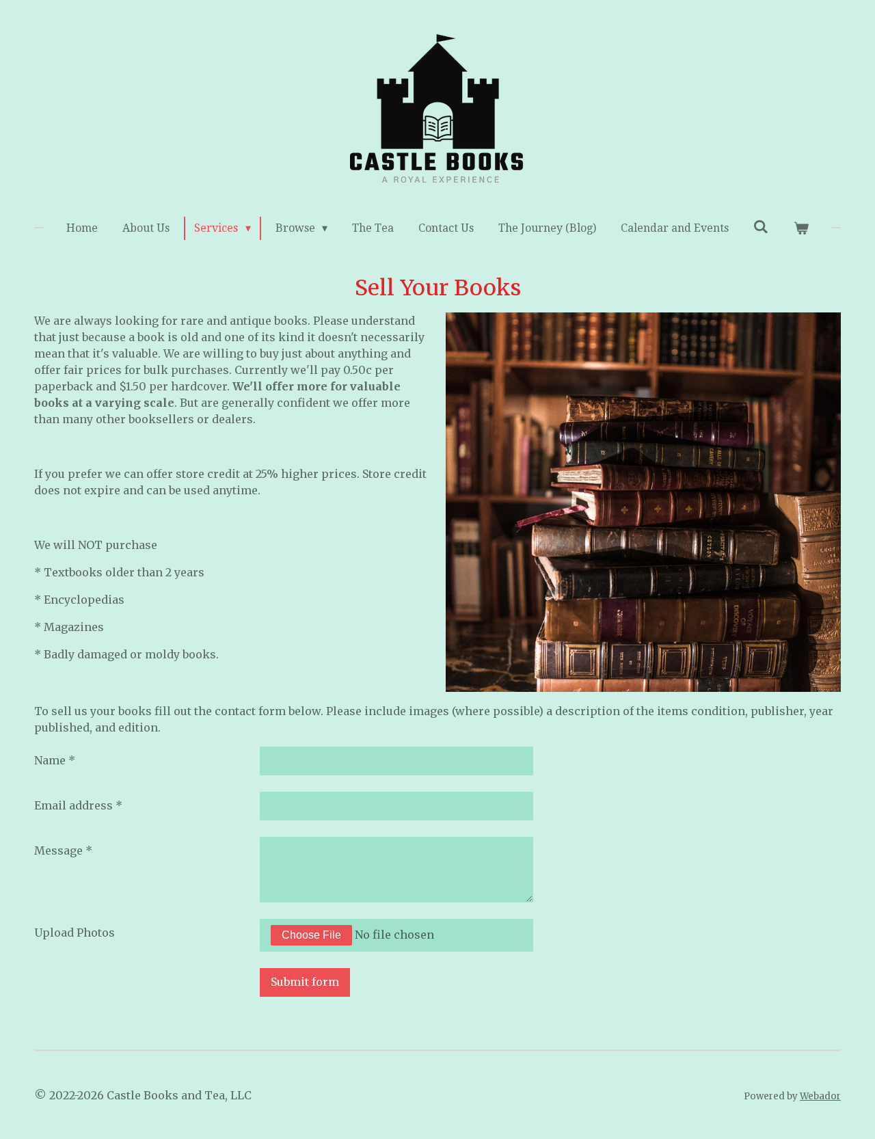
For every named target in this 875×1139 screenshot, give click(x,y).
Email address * (78, 805)
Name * (54, 760)
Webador (820, 1096)
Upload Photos (74, 932)
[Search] (760, 227)
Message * (63, 850)
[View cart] (800, 228)
